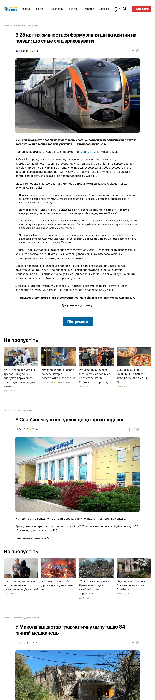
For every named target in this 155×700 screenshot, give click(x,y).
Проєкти (72, 8)
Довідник (104, 8)
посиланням (87, 151)
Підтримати (77, 321)
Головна (25, 8)
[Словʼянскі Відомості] (12, 9)
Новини (39, 8)
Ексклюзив (57, 8)
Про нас (116, 8)
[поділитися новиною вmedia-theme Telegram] (133, 50)
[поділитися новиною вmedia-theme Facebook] (129, 50)
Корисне (89, 8)
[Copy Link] (137, 50)
